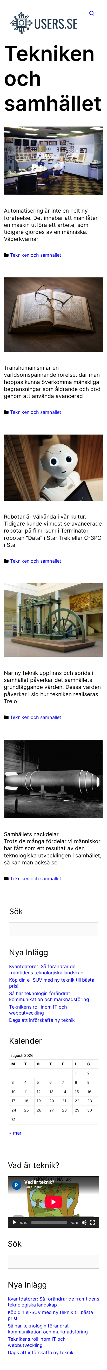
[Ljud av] (84, 1222)
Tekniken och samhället (35, 255)
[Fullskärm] (92, 1222)
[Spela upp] (14, 1222)
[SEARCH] (92, 14)
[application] (53, 1202)
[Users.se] (44, 22)
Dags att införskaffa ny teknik (42, 1020)
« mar (15, 1133)
